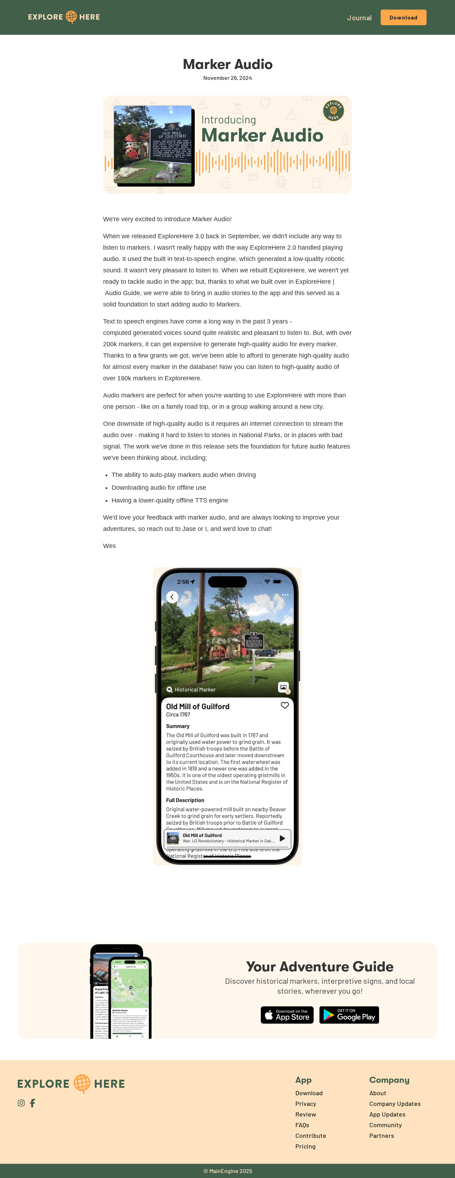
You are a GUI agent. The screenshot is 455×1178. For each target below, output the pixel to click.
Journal (359, 17)
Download (404, 17)
